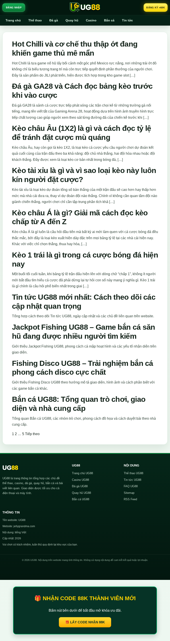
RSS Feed (130, 499)
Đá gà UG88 (80, 486)
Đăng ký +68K (155, 7)
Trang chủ (13, 20)
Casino (91, 20)
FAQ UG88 (131, 486)
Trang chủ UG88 (82, 473)
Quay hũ (72, 20)
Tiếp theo (32, 434)
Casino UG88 (80, 479)
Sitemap (129, 492)
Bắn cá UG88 (80, 499)
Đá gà (53, 20)
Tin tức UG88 (132, 479)
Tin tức (127, 20)
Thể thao (35, 20)
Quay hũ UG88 (81, 492)
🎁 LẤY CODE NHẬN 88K (85, 622)
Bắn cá (109, 20)
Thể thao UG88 (133, 473)
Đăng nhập (13, 7)
